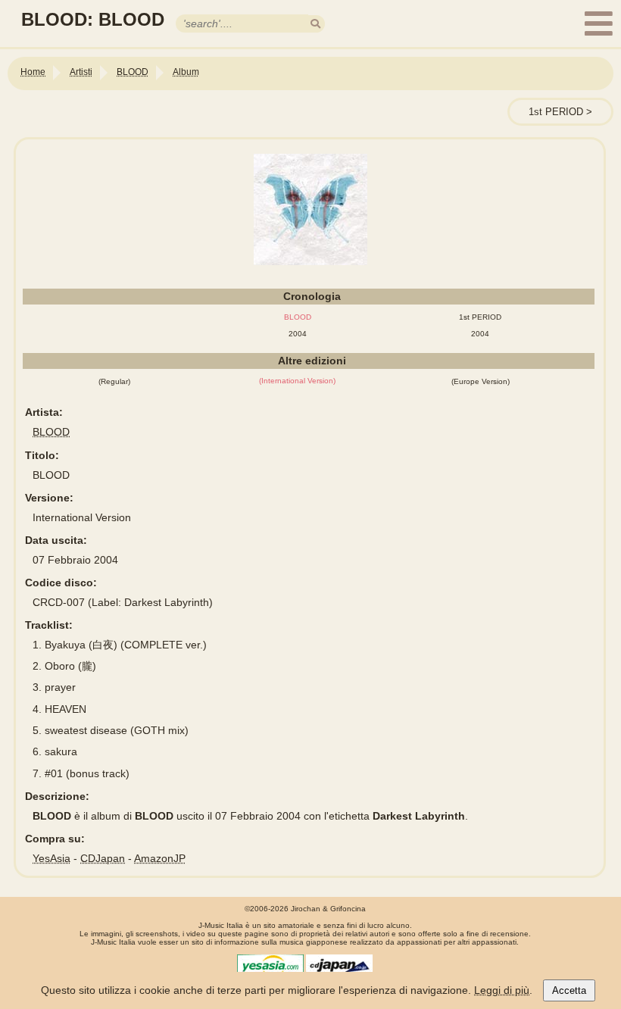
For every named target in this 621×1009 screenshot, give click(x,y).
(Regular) (114, 381)
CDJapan (102, 858)
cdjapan (339, 965)
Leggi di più (501, 990)
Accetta (569, 990)
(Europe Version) (480, 381)
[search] (315, 24)
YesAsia (51, 858)
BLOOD (51, 432)
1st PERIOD (556, 111)
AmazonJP (160, 858)
